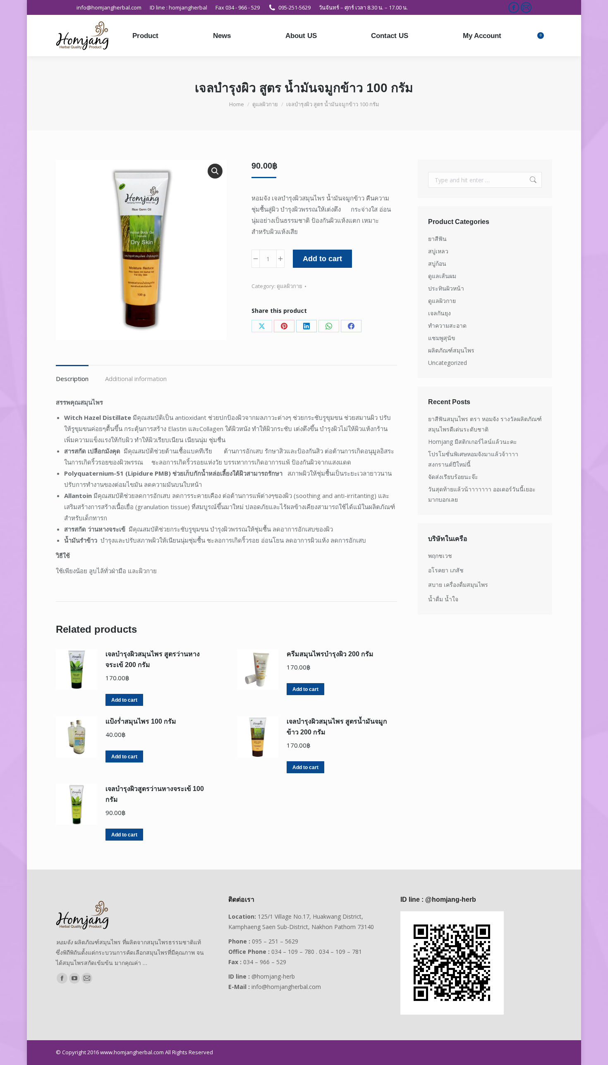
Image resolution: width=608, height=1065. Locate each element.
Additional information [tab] (136, 378)
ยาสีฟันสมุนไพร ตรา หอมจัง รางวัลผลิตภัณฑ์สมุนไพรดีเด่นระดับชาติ (485, 424)
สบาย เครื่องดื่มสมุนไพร (458, 584)
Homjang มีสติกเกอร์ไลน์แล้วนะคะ (472, 442)
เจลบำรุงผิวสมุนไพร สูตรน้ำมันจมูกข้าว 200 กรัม (337, 727)
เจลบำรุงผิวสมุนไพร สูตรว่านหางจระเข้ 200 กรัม (152, 659)
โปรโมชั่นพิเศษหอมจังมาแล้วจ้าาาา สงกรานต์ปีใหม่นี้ (473, 459)
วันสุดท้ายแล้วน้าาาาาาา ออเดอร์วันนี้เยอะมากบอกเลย (482, 494)
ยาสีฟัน (437, 239)
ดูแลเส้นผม (442, 276)
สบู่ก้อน (437, 263)
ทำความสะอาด (447, 325)
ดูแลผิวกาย (289, 286)
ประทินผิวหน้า (446, 288)
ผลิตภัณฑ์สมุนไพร (451, 350)
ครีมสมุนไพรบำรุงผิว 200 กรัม (330, 654)
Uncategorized (447, 363)
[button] (215, 171)
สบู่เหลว (438, 251)
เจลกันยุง (439, 313)
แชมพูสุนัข (441, 338)
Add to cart (322, 259)
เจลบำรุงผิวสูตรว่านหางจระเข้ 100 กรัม (154, 794)
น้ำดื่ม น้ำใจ (443, 599)
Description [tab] (72, 378)
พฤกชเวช (440, 556)
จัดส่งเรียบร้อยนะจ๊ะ (453, 477)
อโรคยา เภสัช (446, 570)
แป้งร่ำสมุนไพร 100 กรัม (140, 721)
